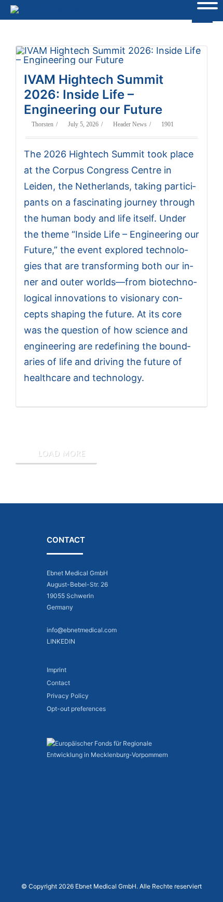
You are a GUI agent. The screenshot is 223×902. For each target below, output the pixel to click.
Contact (58, 683)
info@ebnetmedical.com (82, 630)
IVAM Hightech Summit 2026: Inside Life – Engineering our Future (93, 94)
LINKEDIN (61, 641)
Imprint (56, 670)
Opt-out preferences (76, 708)
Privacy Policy (68, 696)
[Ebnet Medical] (48, 10)
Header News (130, 124)
